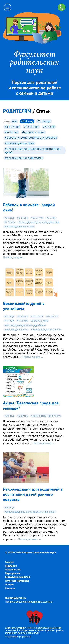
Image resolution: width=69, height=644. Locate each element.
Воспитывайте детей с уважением (23, 306)
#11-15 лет (12, 127)
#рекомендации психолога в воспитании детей (33, 150)
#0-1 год (27, 121)
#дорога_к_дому (33, 132)
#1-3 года (43, 121)
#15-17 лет (31, 127)
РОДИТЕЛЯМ (17, 111)
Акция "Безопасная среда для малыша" (31, 405)
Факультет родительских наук (38, 552)
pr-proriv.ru (25, 636)
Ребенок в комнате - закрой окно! (29, 207)
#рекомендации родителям (23, 158)
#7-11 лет (11, 132)
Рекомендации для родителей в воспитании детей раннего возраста (33, 494)
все (14, 121)
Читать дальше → (14, 257)
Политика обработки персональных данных (29, 601)
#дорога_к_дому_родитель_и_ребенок (31, 137)
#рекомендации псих (19, 143)
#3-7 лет (48, 127)
